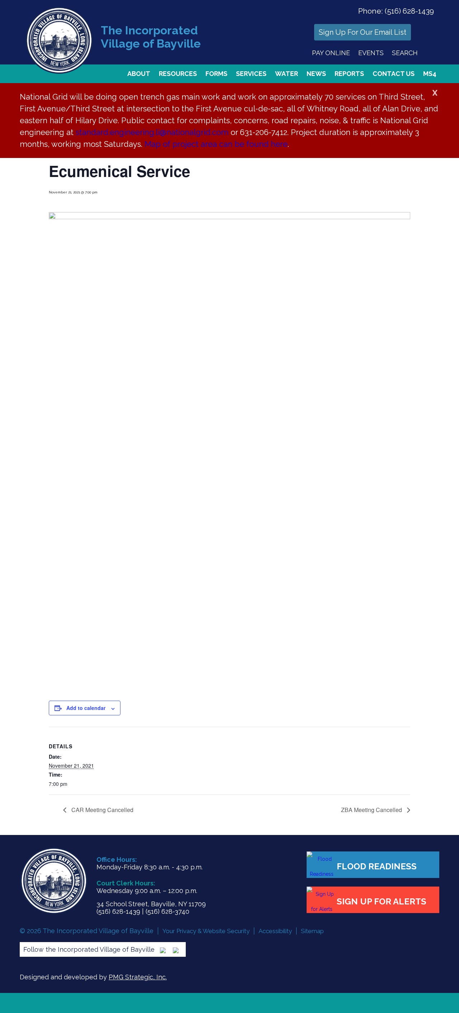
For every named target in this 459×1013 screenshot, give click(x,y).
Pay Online (331, 53)
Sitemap (312, 931)
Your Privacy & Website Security (206, 931)
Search (405, 53)
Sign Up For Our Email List (362, 32)
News (316, 73)
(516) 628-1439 (409, 10)
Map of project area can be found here (216, 144)
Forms (216, 73)
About (138, 73)
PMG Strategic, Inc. (138, 977)
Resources (178, 73)
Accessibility (275, 931)
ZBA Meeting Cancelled (372, 810)
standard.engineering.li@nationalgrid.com (152, 132)
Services (251, 73)
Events (371, 53)
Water (286, 73)
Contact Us (394, 73)
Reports (349, 73)
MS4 (429, 73)
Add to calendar (85, 707)
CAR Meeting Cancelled (101, 810)
